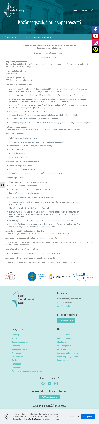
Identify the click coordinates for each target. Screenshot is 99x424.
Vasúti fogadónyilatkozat (68, 356)
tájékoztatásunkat (37, 419)
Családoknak (17, 367)
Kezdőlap (15, 334)
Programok (16, 352)
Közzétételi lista (64, 349)
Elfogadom (87, 416)
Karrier (17, 37)
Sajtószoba (16, 363)
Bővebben (74, 416)
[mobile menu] (75, 10)
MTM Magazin (17, 356)
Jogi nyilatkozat (64, 334)
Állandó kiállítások (19, 349)
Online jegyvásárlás (20, 341)
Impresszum (62, 360)
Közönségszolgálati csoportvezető (38, 37)
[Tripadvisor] (49, 397)
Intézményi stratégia (66, 345)
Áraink (14, 338)
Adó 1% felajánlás (64, 338)
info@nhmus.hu (63, 305)
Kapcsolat (16, 345)
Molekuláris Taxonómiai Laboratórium (27, 370)
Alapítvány (61, 341)
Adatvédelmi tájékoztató (67, 352)
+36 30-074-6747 (64, 302)
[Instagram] (95, 42)
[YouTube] (95, 36)
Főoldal (7, 37)
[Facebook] (95, 29)
